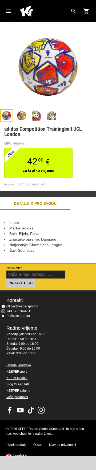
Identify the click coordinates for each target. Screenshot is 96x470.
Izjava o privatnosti (62, 445)
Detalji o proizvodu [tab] (35, 203)
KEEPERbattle (16, 378)
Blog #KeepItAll (17, 384)
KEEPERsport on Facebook (9, 410)
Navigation (8, 11)
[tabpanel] (48, 236)
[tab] (6, 115)
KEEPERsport (16, 371)
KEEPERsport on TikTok (30, 410)
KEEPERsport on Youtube (20, 410)
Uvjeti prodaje (16, 445)
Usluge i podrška (18, 365)
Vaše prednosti (17, 397)
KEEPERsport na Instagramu (41, 410)
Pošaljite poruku (18, 316)
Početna (43, 11)
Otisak (37, 445)
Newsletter (14, 268)
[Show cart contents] (86, 11)
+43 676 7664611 (19, 311)
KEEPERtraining (18, 391)
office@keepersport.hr (22, 306)
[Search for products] (73, 11)
